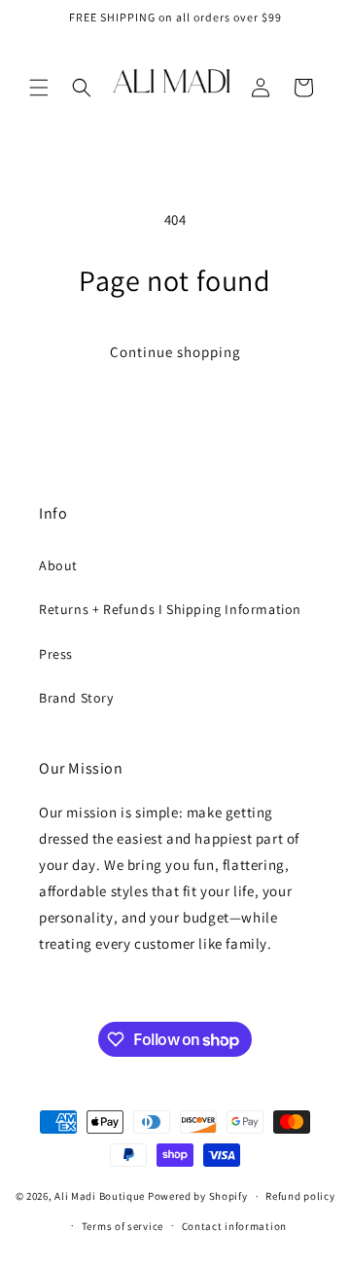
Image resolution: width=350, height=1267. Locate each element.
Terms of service (122, 1226)
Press (56, 654)
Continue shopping (175, 352)
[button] (39, 87)
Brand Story (76, 697)
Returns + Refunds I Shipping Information (170, 609)
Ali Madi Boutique (99, 1196)
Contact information (234, 1226)
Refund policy (299, 1196)
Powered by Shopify (198, 1196)
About (58, 565)
